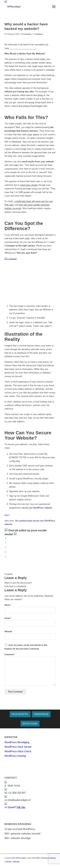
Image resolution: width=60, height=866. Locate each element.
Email (7, 618)
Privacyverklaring (48, 858)
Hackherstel (20, 714)
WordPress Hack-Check (17, 751)
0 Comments (26, 34)
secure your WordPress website (36, 508)
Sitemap (16, 862)
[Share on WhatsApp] (9, 547)
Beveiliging (30, 723)
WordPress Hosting (15, 755)
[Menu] (54, 7)
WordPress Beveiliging (16, 742)
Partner (9, 862)
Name (8, 605)
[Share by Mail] (9, 556)
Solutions (39, 34)
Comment (9, 654)
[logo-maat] (24, 6)
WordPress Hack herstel (17, 746)
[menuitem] (54, 7)
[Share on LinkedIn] (9, 552)
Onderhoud (41, 714)
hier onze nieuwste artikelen (23, 48)
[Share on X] (9, 542)
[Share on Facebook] (9, 538)
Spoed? (16, 807)
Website (8, 631)
